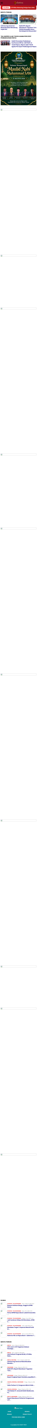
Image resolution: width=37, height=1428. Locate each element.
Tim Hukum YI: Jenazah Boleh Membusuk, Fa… (20, 1391)
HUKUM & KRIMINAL (12, 1382)
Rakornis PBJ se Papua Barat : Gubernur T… (21, 1335)
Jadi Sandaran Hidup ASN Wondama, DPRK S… (21, 1321)
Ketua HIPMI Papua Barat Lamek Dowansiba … (21, 1313)
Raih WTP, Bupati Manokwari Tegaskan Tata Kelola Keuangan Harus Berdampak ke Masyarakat (27, 28)
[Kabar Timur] (18, 3)
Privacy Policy (27, 1414)
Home (9, 1411)
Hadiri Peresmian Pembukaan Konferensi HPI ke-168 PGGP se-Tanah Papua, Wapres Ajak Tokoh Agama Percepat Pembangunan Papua (24, 44)
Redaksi (27, 1411)
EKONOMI (9, 1303)
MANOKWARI (10, 1367)
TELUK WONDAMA (17, 1303)
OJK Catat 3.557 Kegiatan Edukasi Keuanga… (18, 1347)
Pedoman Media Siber (18, 1417)
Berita (9, 1345)
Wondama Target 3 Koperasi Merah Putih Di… (20, 1328)
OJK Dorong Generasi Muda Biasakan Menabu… (19, 1362)
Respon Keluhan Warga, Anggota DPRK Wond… (20, 1306)
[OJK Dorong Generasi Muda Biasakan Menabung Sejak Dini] (9, 19)
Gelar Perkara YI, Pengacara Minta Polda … (21, 1385)
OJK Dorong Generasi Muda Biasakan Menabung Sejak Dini (9, 27)
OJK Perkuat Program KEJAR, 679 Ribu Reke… (19, 1355)
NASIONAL (13, 1360)
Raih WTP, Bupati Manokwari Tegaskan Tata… (19, 1369)
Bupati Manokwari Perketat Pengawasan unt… (20, 1399)
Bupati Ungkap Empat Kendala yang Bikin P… (21, 1377)
